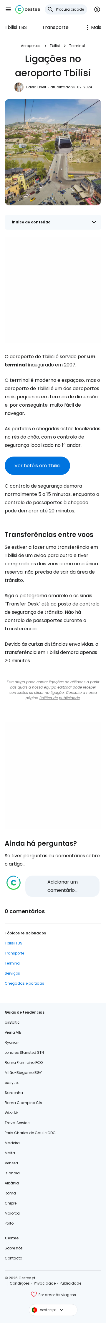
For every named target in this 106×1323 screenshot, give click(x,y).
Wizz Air (11, 1112)
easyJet (12, 1082)
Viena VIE (13, 1032)
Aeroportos (30, 45)
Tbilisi (55, 45)
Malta (10, 1152)
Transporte (55, 27)
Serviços (12, 973)
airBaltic (12, 1022)
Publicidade (70, 1283)
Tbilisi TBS (16, 27)
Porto (9, 1223)
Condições (20, 1283)
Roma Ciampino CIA (23, 1102)
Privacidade (45, 1283)
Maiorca (12, 1213)
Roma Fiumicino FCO (24, 1062)
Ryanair (12, 1042)
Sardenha (14, 1092)
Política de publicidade (59, 697)
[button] (8, 9)
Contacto (13, 1258)
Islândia (12, 1173)
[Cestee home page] (27, 9)
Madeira (12, 1142)
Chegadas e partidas (24, 983)
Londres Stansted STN (24, 1052)
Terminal (77, 45)
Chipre (10, 1203)
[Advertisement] (53, 290)
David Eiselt (36, 87)
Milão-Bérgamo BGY (23, 1072)
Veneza (11, 1162)
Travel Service (17, 1122)
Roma (10, 1193)
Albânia (12, 1183)
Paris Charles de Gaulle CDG (30, 1132)
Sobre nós (14, 1248)
